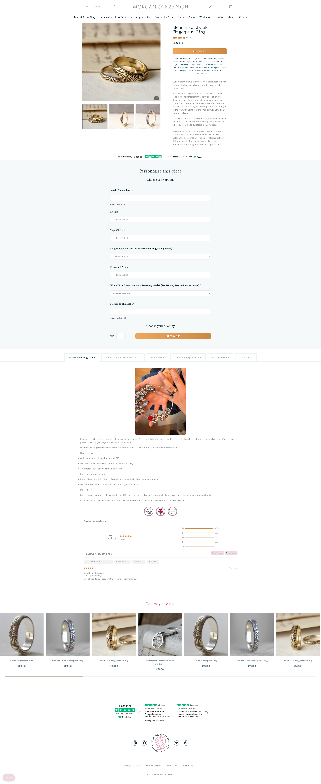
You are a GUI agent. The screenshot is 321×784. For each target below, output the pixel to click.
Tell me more (199, 73)
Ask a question (217, 553)
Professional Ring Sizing (82, 357)
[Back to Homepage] (160, 7)
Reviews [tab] (90, 553)
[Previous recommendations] (4, 645)
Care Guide (245, 357)
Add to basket (173, 336)
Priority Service (220, 357)
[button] (94, 116)
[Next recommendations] (317, 645)
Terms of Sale (171, 766)
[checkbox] (153, 562)
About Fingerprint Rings (188, 357)
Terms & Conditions (153, 766)
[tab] (105, 554)
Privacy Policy (187, 766)
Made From (157, 357)
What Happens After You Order (123, 357)
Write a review (231, 553)
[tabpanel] (160, 575)
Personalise (199, 51)
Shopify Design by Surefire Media (160, 774)
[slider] (160, 676)
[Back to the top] (160, 743)
